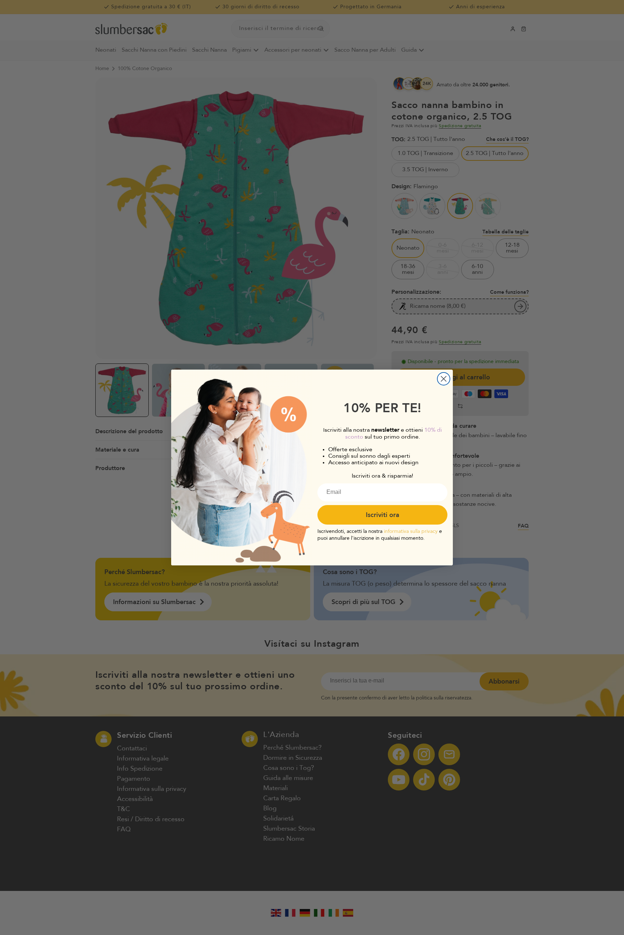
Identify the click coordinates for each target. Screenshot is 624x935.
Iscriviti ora (382, 515)
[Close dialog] (443, 378)
